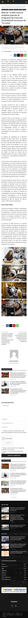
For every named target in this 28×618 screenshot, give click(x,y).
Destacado (16, 533)
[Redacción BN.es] (2, 51)
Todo (11, 533)
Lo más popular (23, 533)
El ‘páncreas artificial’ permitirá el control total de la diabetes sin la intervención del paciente (17, 538)
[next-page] (5, 398)
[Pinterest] (21, 55)
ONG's (20, 9)
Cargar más (13, 497)
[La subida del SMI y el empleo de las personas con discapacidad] (5, 553)
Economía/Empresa (8, 6)
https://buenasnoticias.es (14, 363)
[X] (18, 55)
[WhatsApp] (25, 55)
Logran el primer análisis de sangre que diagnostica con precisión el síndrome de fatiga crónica (18, 546)
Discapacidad (4, 393)
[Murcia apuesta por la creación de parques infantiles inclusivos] (5, 527)
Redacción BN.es (7, 51)
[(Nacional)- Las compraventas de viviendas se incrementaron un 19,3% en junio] (5, 509)
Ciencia (3, 385)
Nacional (24, 9)
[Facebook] (15, 55)
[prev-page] (2, 398)
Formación (11, 9)
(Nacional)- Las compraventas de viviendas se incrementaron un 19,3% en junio (17, 509)
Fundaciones (16, 9)
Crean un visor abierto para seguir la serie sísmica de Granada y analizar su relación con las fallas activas (18, 482)
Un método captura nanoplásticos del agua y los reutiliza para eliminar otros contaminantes (18, 383)
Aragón (3, 376)
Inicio (2, 6)
